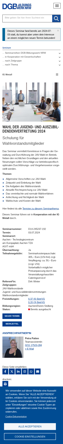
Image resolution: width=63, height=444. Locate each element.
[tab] (31, 54)
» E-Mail (29, 348)
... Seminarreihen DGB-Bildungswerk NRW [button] (24, 53)
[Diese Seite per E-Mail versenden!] (38, 371)
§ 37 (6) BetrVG (36, 298)
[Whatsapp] (31, 371)
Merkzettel (12, 324)
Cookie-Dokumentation (16, 416)
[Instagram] (25, 371)
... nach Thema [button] (10, 64)
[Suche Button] (56, 18)
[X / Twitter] (12, 371)
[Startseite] (14, 6)
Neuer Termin (12, 316)
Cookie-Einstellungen (30, 436)
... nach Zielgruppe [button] (12, 60)
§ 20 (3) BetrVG (36, 302)
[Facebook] (5, 371)
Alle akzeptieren (30, 426)
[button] (58, 30)
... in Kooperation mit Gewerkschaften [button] (21, 57)
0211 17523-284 (33, 345)
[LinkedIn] (18, 371)
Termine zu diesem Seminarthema (40, 208)
